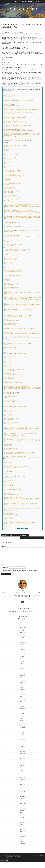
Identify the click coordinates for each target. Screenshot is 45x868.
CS (4, 92)
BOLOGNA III (6, 182)
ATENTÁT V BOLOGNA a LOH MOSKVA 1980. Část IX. (13, 171)
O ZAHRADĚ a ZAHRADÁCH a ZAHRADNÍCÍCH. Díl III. (13, 197)
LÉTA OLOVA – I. (7, 151)
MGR (5, 342)
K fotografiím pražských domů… (10, 131)
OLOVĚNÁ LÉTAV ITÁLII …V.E (9, 153)
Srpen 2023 (23, 689)
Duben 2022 (22, 727)
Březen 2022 (22, 729)
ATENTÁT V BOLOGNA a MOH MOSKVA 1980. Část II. (13, 178)
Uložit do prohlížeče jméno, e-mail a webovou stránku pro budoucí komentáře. (20, 570)
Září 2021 (22, 744)
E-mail (3, 564)
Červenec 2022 (22, 720)
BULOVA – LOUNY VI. (8, 161)
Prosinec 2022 (22, 708)
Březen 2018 (22, 836)
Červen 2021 (22, 751)
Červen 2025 (22, 654)
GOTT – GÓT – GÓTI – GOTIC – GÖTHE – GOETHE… (13, 221)
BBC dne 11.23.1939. (7, 325)
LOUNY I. (6, 167)
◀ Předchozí (20, 528)
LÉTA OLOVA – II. (7, 150)
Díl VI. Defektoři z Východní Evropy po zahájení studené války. (15, 122)
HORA (5, 247)
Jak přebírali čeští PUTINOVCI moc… (10, 187)
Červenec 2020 (22, 777)
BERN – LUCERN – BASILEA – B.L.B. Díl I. (11, 196)
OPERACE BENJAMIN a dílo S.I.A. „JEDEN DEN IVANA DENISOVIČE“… (16, 143)
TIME (5, 405)
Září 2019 (22, 801)
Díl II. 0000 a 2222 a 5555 (8, 245)
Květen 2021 (22, 753)
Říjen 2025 (22, 644)
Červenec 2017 (22, 846)
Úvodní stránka (16, 1)
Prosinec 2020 (22, 765)
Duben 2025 (22, 656)
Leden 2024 (23, 680)
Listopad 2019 (22, 796)
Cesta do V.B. (6, 215)
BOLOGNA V (6, 179)
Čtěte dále (22, 598)
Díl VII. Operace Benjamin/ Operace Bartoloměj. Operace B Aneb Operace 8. (17, 453)
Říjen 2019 (22, 798)
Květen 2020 (22, 782)
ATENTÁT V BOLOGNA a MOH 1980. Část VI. (12, 370)
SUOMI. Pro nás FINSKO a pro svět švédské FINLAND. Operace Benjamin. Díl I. (18, 100)
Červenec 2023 (22, 692)
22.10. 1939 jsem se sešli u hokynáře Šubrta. (11, 101)
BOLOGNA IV (6, 180)
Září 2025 (22, 647)
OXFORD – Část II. (7, 188)
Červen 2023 (22, 694)
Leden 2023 (22, 706)
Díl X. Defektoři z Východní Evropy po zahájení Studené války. (15, 120)
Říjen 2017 (22, 838)
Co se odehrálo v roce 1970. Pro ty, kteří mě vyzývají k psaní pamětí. (16, 227)
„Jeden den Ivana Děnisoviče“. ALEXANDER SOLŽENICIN (14, 145)
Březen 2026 (22, 635)
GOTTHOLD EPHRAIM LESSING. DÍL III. (11, 321)
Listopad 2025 (22, 642)
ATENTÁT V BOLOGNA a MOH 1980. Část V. (11, 174)
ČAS (4, 473)
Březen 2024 (22, 677)
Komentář (3, 546)
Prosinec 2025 (22, 639)
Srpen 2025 (23, 649)
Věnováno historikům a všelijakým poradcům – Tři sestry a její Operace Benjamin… (18, 130)
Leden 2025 (22, 663)
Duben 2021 (22, 756)
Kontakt (24, 1)
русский (32, 1)
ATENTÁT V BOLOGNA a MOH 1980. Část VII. (12, 172)
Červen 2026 (22, 630)
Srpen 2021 (23, 746)
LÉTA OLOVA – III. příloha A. (9, 146)
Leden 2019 (22, 819)
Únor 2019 (22, 817)
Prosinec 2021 (22, 737)
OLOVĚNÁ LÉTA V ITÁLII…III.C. (9, 155)
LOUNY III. (6, 163)
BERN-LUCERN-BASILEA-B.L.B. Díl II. (11, 93)
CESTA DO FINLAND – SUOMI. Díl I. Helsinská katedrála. (14, 435)
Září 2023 (22, 687)
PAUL (5, 352)
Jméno (3, 560)
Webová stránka (4, 567)
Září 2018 (22, 827)
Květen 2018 (22, 831)
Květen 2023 (22, 696)
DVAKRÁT (6, 142)
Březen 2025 (22, 658)
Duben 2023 (22, 699)
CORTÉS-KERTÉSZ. (7, 96)
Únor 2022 (22, 732)
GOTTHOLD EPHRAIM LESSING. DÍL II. (11, 226)
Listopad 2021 (22, 739)
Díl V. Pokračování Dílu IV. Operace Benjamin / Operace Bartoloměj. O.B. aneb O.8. (18, 112)
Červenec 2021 (22, 748)
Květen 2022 (22, 725)
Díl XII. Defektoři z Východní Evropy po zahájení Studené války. (15, 118)
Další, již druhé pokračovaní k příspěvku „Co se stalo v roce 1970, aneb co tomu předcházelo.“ (20, 328)
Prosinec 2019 (22, 793)
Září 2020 (22, 772)
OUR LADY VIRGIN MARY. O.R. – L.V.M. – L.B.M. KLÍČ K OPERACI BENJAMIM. (17, 219)
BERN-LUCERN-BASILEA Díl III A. (10, 191)
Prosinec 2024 (22, 666)
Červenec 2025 (22, 651)
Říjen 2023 (22, 684)
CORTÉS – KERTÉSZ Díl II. (8, 423)
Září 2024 (22, 670)
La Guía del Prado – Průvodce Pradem (11, 127)
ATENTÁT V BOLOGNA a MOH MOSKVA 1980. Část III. (13, 176)
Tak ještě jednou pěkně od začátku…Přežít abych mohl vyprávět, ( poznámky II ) (18, 136)
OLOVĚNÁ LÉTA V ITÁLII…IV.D (9, 154)
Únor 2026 (22, 637)
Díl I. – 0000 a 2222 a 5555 (8, 113)
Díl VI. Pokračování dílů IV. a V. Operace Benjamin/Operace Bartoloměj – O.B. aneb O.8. (19, 110)
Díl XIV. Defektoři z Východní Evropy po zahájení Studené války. (15, 117)
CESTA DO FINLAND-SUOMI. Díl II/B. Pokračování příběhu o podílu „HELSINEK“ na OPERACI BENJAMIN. (22, 208)
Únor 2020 (22, 789)
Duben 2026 (22, 632)
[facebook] (22, 602)
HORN (5, 108)
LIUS (5, 338)
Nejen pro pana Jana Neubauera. (10, 234)
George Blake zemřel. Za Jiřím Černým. (11, 400)
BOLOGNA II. (6, 184)
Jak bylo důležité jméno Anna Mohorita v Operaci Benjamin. (14, 114)
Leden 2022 (22, 734)
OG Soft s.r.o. (41, 855)
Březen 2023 (22, 701)
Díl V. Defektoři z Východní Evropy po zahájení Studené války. (15, 456)
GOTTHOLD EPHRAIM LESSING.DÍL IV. (11, 105)
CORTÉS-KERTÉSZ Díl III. (8, 95)
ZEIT (5, 458)
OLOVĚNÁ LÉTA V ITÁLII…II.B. (9, 157)
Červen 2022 (22, 722)
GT (4, 238)
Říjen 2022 (22, 713)
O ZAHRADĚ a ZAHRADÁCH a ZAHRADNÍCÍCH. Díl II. (13, 199)
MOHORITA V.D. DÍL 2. (8, 104)
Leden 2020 (22, 791)
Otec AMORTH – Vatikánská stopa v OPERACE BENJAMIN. (14, 383)
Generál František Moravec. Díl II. (10, 102)
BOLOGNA (6, 186)
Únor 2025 (22, 661)
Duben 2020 (22, 784)
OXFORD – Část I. (7, 189)
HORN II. (6, 327)
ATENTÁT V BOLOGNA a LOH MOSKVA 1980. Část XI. (13, 168)
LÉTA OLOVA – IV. (7, 147)
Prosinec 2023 (22, 682)
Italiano (36, 1)
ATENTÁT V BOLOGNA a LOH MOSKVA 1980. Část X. (13, 170)
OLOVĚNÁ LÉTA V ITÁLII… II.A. (9, 158)
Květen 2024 (22, 673)
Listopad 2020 (22, 767)
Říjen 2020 (22, 770)
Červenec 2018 (22, 829)
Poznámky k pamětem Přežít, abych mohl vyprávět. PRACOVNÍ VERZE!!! (16, 140)
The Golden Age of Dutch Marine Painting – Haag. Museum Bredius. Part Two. (18, 125)
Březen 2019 (22, 815)
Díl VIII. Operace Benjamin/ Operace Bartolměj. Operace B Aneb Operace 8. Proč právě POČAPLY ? (21, 109)
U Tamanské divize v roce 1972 (9, 126)
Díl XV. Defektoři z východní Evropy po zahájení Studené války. (15, 116)
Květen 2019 (22, 810)
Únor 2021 (22, 760)
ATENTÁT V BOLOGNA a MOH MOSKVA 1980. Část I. (13, 183)
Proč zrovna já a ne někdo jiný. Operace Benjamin (13, 349)
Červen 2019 (22, 808)
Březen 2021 (22, 758)
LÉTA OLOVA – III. (7, 149)
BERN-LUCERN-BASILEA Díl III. (10, 192)
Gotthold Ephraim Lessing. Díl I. (9, 106)
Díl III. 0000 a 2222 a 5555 (8, 232)
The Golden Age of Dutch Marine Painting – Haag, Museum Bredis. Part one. (17, 402)
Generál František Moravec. (9, 444)
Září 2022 (22, 715)
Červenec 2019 (22, 805)
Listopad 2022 (22, 711)
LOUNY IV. (6, 164)
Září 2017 (22, 841)
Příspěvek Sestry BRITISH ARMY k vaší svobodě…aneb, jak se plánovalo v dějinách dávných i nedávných (22, 236)
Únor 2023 (22, 703)
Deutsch (39, 1)
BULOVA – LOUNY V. (8, 162)
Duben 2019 (22, 812)
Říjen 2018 (22, 824)
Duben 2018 (22, 834)
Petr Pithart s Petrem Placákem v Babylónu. (12, 235)
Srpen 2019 (22, 803)
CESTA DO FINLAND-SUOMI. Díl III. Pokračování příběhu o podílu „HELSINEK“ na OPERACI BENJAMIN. (22, 206)
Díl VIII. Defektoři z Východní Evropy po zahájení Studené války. (15, 121)
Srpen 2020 (22, 774)
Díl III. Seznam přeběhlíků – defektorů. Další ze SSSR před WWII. (15, 124)
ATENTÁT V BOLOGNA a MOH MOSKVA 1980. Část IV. (13, 175)
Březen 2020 (22, 786)
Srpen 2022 (23, 718)
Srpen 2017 (23, 843)
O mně (29, 1)
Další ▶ (25, 528)
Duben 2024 (22, 675)
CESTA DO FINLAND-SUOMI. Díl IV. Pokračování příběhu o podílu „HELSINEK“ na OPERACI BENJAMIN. (22, 302)
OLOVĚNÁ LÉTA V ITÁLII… (9, 159)
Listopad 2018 (22, 822)
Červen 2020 (22, 779)
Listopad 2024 (22, 668)
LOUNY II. (6, 166)
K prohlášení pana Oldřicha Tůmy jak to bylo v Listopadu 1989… (15, 129)
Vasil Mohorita (22, 9)
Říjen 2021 (22, 741)
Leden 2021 (22, 763)
